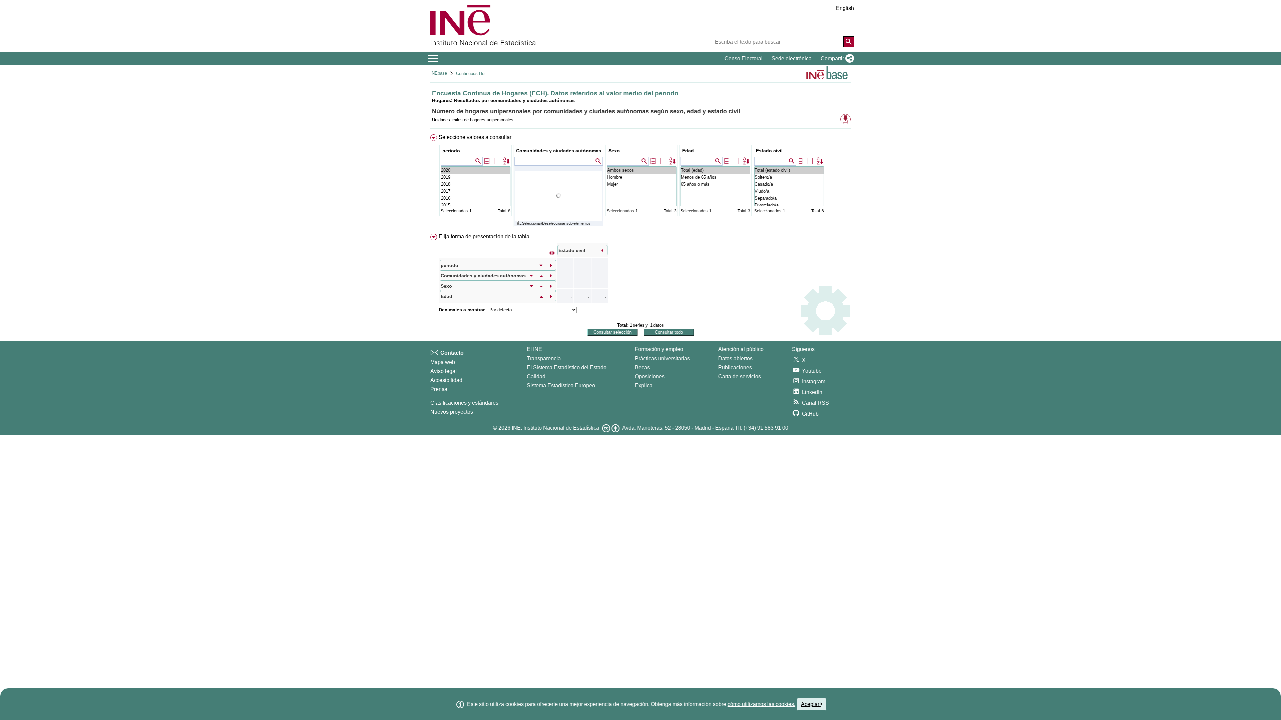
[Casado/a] (789, 184)
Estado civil (769, 150)
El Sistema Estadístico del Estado (566, 367)
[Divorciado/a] (789, 205)
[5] (475, 184)
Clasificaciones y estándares (464, 403)
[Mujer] (641, 184)
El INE (534, 349)
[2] (475, 205)
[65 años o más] (715, 184)
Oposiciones (650, 376)
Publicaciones (735, 367)
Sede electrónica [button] (792, 58)
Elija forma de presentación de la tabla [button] (484, 236)
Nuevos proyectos (451, 412)
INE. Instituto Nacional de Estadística (555, 428)
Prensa (438, 389)
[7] (475, 170)
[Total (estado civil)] (789, 170)
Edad (688, 150)
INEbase (438, 73)
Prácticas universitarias (662, 358)
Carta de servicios (739, 376)
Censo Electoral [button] (744, 58)
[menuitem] (640, 182)
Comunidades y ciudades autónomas (558, 150)
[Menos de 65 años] (715, 177)
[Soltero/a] (789, 177)
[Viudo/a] (789, 191)
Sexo (614, 150)
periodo (451, 150)
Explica (644, 385)
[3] (475, 198)
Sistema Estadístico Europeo (561, 385)
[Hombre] (641, 177)
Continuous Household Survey (485, 73)
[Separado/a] (789, 198)
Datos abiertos (735, 358)
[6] (475, 177)
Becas (642, 367)
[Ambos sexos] (641, 170)
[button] (836, 59)
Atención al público (741, 349)
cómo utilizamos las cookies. (761, 704)
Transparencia (544, 358)
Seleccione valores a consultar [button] (475, 137)
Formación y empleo (659, 349)
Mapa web (442, 362)
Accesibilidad (446, 380)
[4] (475, 191)
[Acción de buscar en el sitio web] (848, 41)
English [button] (845, 8)
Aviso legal (443, 371)
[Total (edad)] (715, 170)
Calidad (536, 376)
